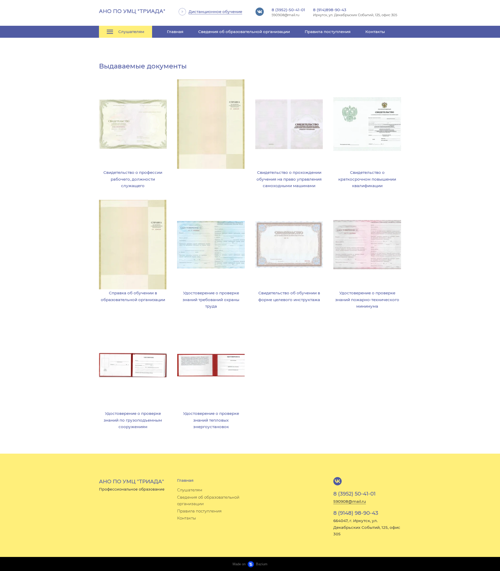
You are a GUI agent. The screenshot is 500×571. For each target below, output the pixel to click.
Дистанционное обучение (215, 11)
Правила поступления (328, 31)
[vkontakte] (259, 12)
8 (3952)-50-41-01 (288, 9)
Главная (175, 31)
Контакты (375, 31)
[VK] (337, 481)
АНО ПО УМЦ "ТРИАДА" (132, 11)
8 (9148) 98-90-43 (355, 513)
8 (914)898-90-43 (329, 9)
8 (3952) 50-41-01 (354, 494)
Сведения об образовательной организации (244, 31)
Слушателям (189, 489)
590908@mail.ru (349, 501)
